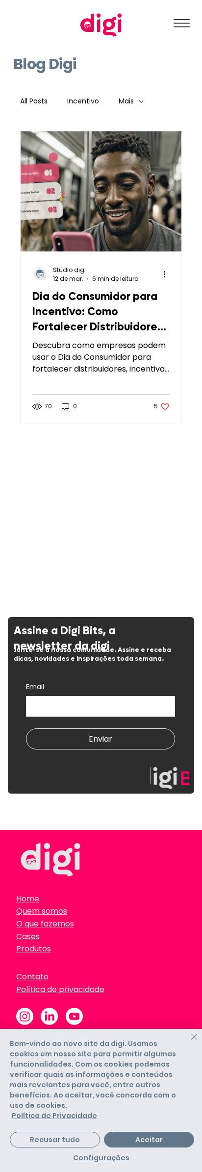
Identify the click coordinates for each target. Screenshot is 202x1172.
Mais (126, 101)
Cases (28, 936)
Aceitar (149, 1140)
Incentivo (83, 101)
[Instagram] (24, 1016)
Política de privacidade (60, 989)
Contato (32, 976)
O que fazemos (45, 923)
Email (35, 687)
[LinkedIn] (49, 1016)
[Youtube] (74, 1016)
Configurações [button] (101, 1158)
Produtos (33, 948)
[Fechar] (188, 1042)
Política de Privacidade (54, 1116)
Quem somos (41, 911)
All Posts (34, 101)
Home (27, 898)
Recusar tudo (55, 1140)
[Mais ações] (168, 274)
